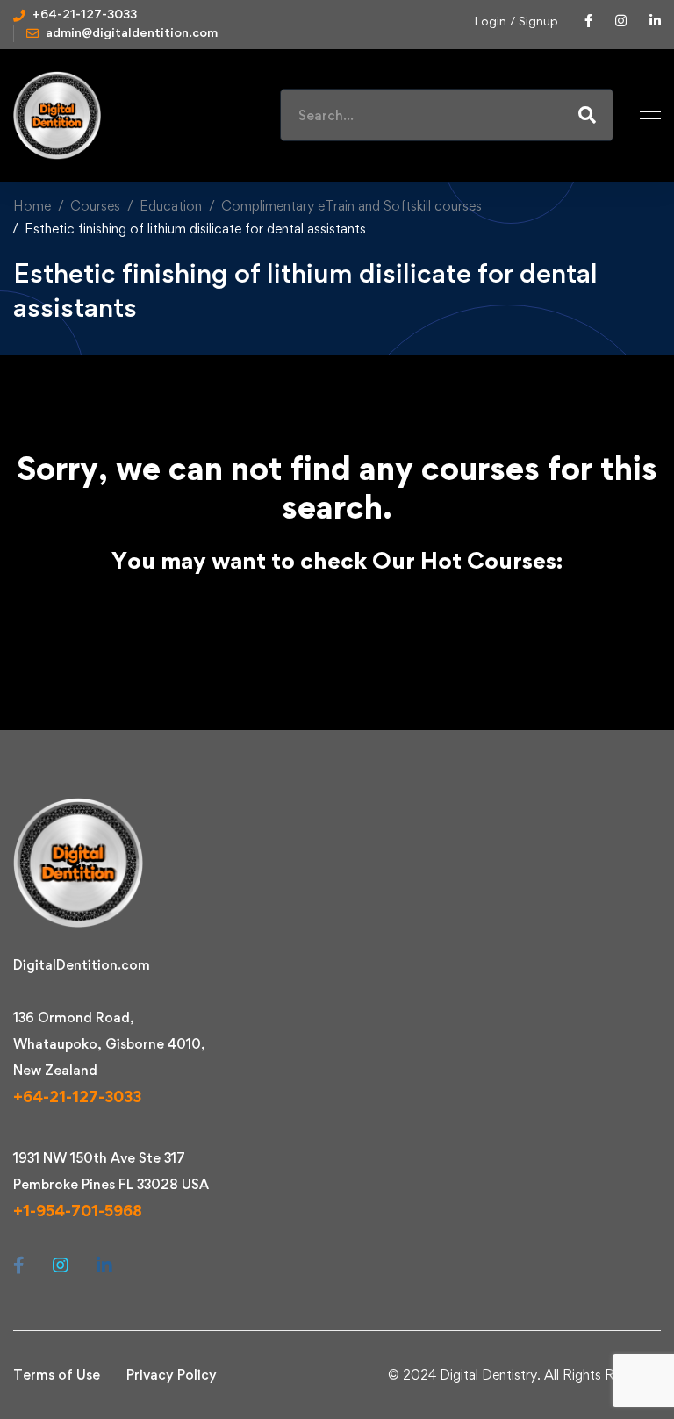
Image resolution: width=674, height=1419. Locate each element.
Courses (95, 205)
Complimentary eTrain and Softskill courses (351, 205)
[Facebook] (19, 1265)
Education (171, 205)
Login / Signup (516, 20)
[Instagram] (60, 1265)
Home (32, 205)
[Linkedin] (104, 1265)
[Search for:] (446, 115)
